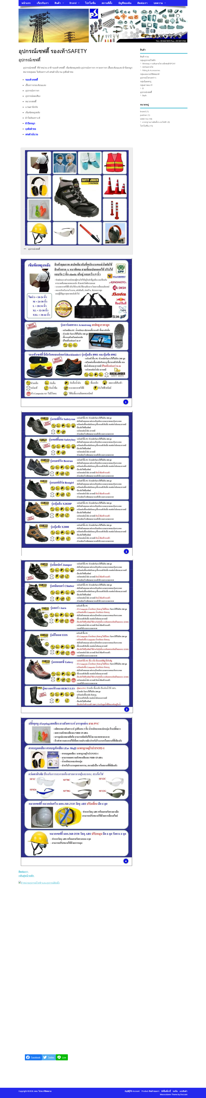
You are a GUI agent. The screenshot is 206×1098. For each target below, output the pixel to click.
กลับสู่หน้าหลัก (33, 875)
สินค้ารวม (144, 56)
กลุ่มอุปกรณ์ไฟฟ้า (148, 60)
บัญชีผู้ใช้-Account (132, 1091)
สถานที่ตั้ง (107, 3)
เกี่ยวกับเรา (43, 3)
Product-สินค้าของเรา (150, 1091)
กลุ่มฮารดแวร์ (146, 85)
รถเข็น (175, 1091)
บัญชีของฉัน (124, 3)
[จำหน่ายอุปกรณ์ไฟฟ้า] (39, 883)
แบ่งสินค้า (183, 1091)
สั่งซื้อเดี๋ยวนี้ (166, 1091)
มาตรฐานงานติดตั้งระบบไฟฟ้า (154, 122)
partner (143, 115)
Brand (72, 3)
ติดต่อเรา (142, 3)
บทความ (158, 3)
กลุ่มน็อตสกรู (145, 81)
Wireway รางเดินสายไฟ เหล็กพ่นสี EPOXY (158, 63)
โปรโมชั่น (90, 3)
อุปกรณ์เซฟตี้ (146, 92)
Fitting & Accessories (151, 70)
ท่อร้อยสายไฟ (147, 67)
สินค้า (58, 3)
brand (143, 111)
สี (142, 88)
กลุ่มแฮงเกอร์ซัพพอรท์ (149, 74)
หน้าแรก (26, 3)
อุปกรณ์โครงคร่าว (148, 77)
